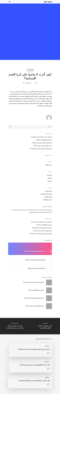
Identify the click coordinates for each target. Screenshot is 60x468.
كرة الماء (50, 181)
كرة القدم (30, 70)
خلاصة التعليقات (48, 197)
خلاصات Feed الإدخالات (46, 194)
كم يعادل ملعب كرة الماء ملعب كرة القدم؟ (41, 137)
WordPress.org (47, 200)
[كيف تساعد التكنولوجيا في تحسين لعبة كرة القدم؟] (30, 366)
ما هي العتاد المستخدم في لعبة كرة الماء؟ (42, 142)
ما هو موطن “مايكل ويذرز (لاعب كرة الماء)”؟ (41, 148)
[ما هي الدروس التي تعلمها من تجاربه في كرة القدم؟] (30, 350)
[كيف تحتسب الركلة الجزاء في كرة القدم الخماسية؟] (30, 381)
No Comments (27, 82)
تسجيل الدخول (48, 191)
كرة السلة (49, 175)
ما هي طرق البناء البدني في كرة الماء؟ (42, 145)
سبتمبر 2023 (49, 165)
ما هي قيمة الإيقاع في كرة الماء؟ (44, 140)
